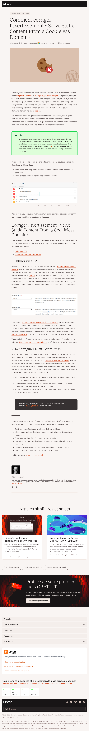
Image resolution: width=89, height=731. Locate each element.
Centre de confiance (9, 683)
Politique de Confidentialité (30, 683)
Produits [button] (7, 619)
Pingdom (20, 95)
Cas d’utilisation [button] (11, 624)
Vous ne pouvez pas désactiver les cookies (40, 322)
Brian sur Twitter (17, 483)
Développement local (56, 567)
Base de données (11, 567)
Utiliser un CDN (21, 251)
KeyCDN (32, 275)
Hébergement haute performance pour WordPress (20, 539)
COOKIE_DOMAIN (32, 406)
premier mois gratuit (34, 455)
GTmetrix (28, 95)
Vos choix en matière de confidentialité (57, 683)
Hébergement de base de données (17, 666)
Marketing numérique (33, 567)
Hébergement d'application (14, 662)
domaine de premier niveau (57, 360)
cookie (37, 111)
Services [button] (8, 630)
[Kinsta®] (7, 4)
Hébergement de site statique (15, 671)
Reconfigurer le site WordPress (28, 254)
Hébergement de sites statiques (33, 342)
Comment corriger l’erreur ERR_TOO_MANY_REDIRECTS (64, 539)
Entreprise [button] (8, 641)
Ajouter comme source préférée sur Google (55, 43)
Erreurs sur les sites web (20, 14)
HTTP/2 (51, 146)
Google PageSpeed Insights (46, 95)
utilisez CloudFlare (19, 334)
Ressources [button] (9, 636)
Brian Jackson (14, 43)
